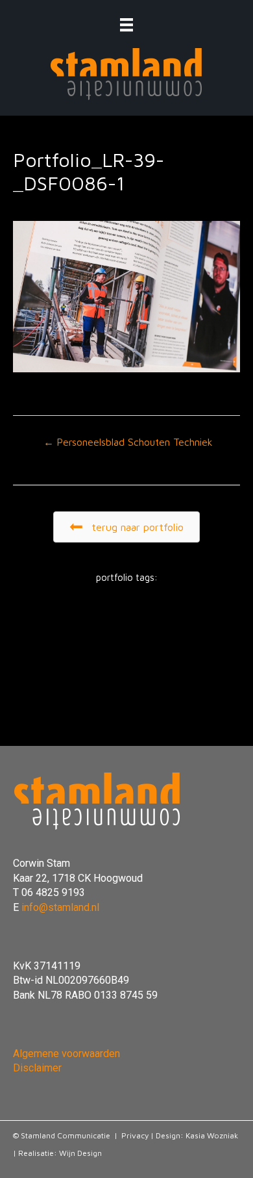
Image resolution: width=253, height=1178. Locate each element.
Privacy (135, 1135)
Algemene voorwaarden (66, 1053)
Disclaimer (37, 1068)
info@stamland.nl (60, 907)
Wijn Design (80, 1153)
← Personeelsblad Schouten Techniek (128, 442)
